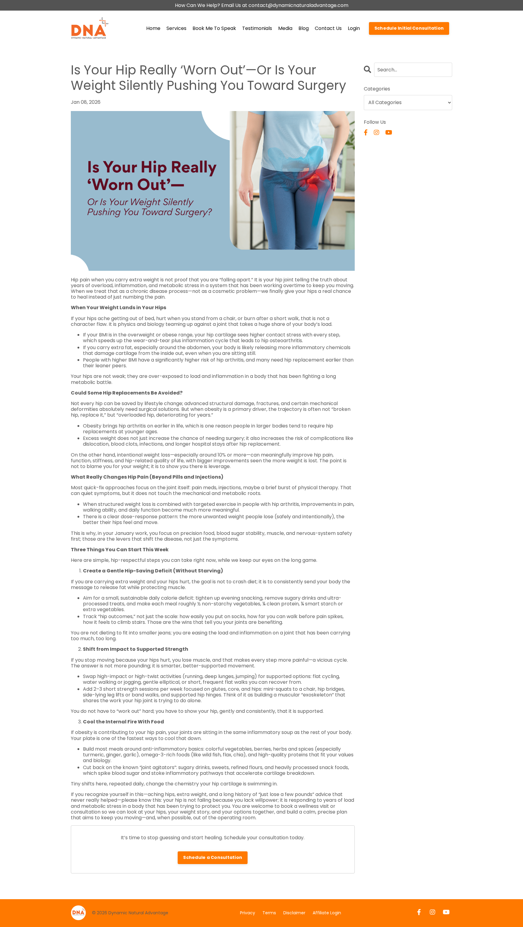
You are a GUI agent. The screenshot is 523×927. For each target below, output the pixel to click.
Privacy (247, 913)
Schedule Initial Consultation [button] (409, 28)
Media (285, 28)
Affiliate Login (327, 913)
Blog (303, 28)
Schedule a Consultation (212, 857)
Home (153, 28)
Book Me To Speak (214, 28)
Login (354, 28)
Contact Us (328, 28)
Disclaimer (294, 913)
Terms (269, 913)
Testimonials (257, 28)
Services (176, 28)
